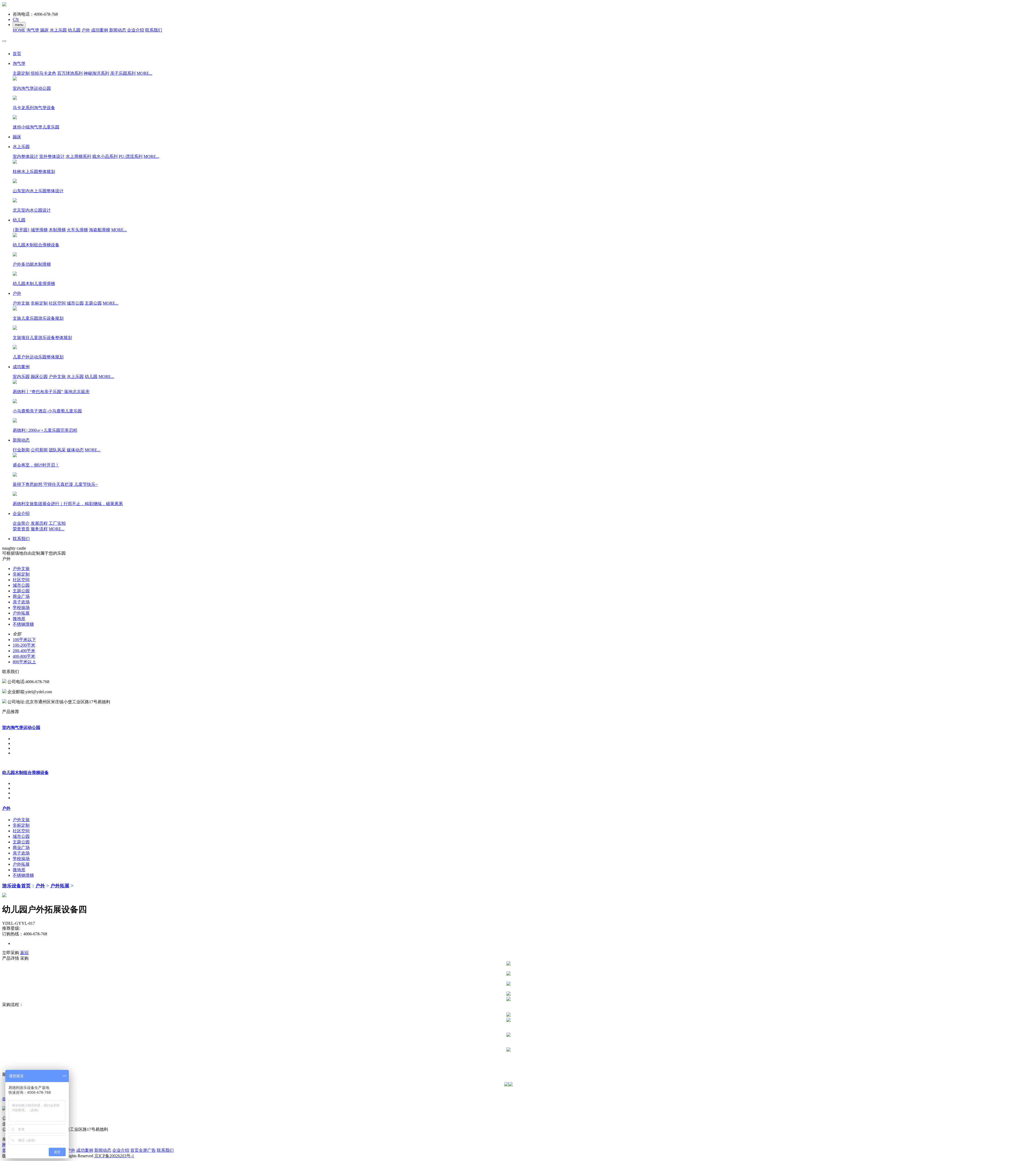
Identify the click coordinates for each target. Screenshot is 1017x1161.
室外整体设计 (52, 156)
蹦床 (44, 30)
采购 (24, 958)
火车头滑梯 (77, 230)
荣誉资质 (21, 529)
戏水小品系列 (105, 156)
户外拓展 (21, 613)
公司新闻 (39, 450)
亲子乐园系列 (123, 73)
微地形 (19, 618)
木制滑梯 (57, 230)
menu (19, 25)
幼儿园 (74, 30)
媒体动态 (75, 450)
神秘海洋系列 (96, 73)
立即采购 (10, 952)
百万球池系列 (70, 73)
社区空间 (57, 303)
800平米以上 (24, 662)
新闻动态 (117, 30)
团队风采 (57, 450)
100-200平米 (24, 645)
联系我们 (153, 30)
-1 (114, 1156)
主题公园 (93, 303)
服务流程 (39, 529)
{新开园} (21, 230)
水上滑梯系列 (78, 156)
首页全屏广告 (143, 1150)
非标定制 (39, 303)
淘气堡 (32, 30)
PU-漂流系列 (130, 156)
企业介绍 (135, 30)
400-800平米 (24, 656)
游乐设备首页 (16, 885)
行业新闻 (21, 450)
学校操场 (21, 607)
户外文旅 (21, 303)
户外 (86, 30)
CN (16, 19)
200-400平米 (24, 650)
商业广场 (21, 596)
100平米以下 (24, 639)
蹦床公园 (39, 376)
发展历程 (39, 523)
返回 (24, 952)
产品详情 (10, 958)
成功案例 (99, 30)
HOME (19, 30)
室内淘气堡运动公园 (21, 727)
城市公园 (75, 303)
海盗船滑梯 (99, 230)
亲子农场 (21, 602)
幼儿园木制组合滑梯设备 (25, 772)
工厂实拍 (57, 523)
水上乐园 (58, 30)
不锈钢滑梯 (23, 624)
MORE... (144, 73)
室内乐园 (21, 376)
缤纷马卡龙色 (43, 73)
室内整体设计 (25, 156)
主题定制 (21, 73)
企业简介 (21, 523)
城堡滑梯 (39, 230)
